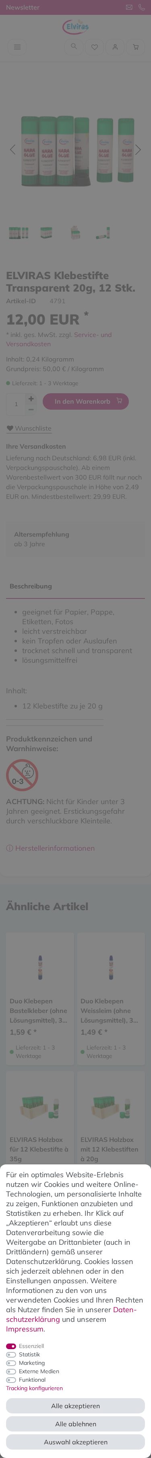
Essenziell (31, 1346)
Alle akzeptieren (75, 1406)
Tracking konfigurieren (34, 1388)
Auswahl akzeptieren (76, 1442)
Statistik (29, 1354)
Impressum (24, 1328)
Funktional (32, 1379)
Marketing (32, 1362)
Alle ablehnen (75, 1424)
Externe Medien (39, 1371)
